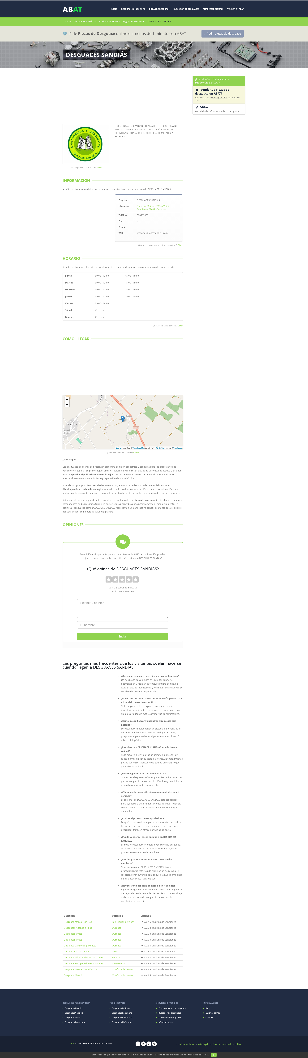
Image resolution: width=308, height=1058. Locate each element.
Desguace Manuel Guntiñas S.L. (81, 969)
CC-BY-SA (159, 447)
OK (214, 1055)
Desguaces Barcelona (75, 1022)
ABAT (72, 1043)
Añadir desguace (166, 1022)
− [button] (67, 404)
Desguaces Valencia (74, 1013)
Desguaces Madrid (73, 1008)
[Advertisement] (123, 98)
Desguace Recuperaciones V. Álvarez (83, 963)
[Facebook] (138, 1043)
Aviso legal (203, 1044)
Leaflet (118, 447)
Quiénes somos (212, 1013)
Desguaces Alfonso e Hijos (78, 927)
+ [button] (67, 400)
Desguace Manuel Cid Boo (78, 921)
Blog (207, 1008)
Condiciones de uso (185, 1044)
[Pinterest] (154, 1043)
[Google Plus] (148, 1043)
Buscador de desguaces (186, 9)
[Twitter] (143, 1043)
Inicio (114, 9)
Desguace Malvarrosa (122, 1017)
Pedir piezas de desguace (223, 33)
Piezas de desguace (159, 9)
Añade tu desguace (213, 9)
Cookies (237, 1044)
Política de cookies (199, 1055)
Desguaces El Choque (122, 1022)
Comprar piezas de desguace (172, 1008)
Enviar (123, 636)
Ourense (116, 927)
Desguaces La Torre (121, 1008)
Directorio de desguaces (169, 1017)
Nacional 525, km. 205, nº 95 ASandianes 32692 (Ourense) (153, 207)
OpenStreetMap (138, 447)
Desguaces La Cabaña (122, 1013)
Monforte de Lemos (122, 969)
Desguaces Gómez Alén (76, 951)
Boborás (116, 957)
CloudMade (177, 447)
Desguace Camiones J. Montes (80, 945)
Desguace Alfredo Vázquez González (83, 957)
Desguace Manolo (73, 975)
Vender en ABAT (235, 9)
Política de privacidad (220, 1044)
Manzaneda (118, 963)
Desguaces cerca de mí (133, 9)
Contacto (209, 1017)
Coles (115, 951)
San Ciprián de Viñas (123, 921)
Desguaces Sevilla (73, 1017)
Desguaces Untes (73, 933)
